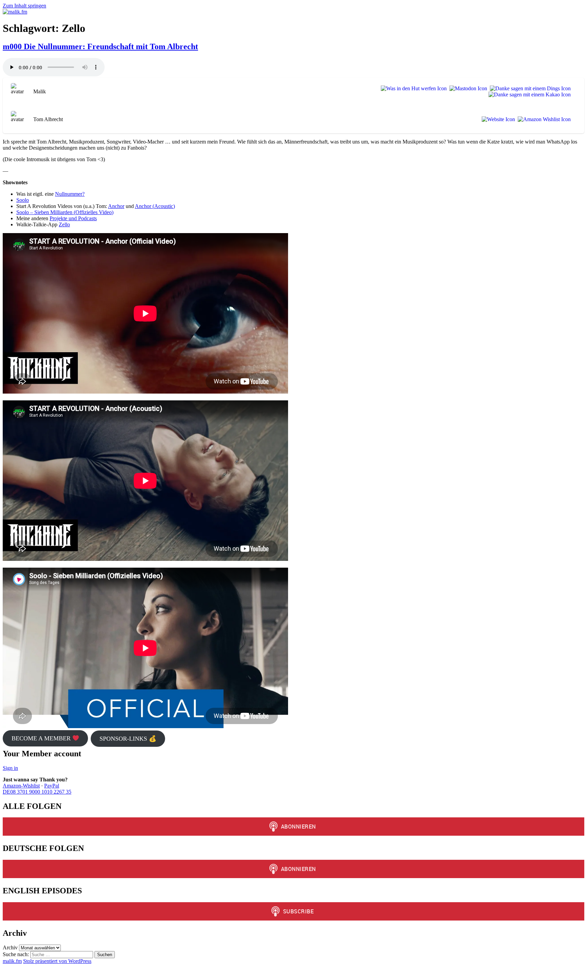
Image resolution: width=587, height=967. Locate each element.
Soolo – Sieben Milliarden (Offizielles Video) (64, 212)
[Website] (497, 119)
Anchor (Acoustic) (155, 206)
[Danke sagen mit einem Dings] (529, 89)
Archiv (10, 947)
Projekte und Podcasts (73, 218)
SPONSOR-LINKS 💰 (128, 738)
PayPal (51, 786)
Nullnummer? (70, 194)
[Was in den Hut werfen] (412, 89)
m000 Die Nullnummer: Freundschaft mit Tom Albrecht (100, 46)
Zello (64, 224)
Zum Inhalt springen (24, 5)
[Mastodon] (467, 89)
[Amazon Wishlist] (543, 119)
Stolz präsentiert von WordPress (57, 961)
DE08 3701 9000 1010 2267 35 (37, 792)
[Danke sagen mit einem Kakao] (528, 95)
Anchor (116, 206)
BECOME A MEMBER (42, 738)
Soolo (22, 200)
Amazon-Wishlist (21, 786)
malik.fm (12, 961)
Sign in (10, 768)
